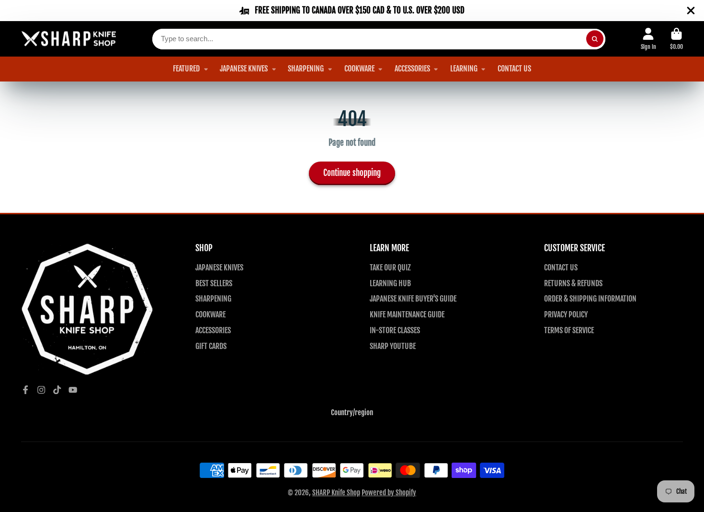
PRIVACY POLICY (566, 314)
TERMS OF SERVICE (569, 330)
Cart (676, 39)
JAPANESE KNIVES (244, 68)
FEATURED (186, 68)
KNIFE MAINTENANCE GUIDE (407, 314)
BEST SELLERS (213, 283)
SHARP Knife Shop (336, 492)
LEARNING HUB (390, 283)
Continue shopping (352, 173)
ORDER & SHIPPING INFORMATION (590, 298)
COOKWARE (359, 68)
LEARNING (463, 68)
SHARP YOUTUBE (393, 346)
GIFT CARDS (211, 346)
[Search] (594, 39)
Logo (69, 39)
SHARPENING (306, 68)
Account (648, 39)
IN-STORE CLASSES (395, 330)
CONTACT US (514, 68)
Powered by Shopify (389, 492)
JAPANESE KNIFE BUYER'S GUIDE (413, 298)
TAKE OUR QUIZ (390, 267)
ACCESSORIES (412, 68)
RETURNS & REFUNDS (573, 283)
